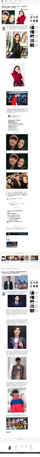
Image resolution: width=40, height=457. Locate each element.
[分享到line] (23, 9)
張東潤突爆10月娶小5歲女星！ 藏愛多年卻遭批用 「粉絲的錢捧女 (25, 262)
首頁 (2, 270)
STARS (20, 1)
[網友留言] (27, 9)
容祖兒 (8, 239)
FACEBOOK (32, 447)
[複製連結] (25, 9)
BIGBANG (7, 432)
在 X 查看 (8, 317)
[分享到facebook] (22, 9)
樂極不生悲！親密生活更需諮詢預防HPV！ (34, 262)
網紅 (15, 447)
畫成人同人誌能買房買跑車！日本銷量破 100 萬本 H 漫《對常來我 (6, 262)
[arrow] (2, 1)
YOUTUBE (32, 449)
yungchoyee (18, 89)
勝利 (6, 239)
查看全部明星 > (36, 280)
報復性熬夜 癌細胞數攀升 (14, 261)
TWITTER (31, 448)
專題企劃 (16, 449)
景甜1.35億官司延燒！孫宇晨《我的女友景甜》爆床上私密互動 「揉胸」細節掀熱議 (12, 3)
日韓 (3, 270)
